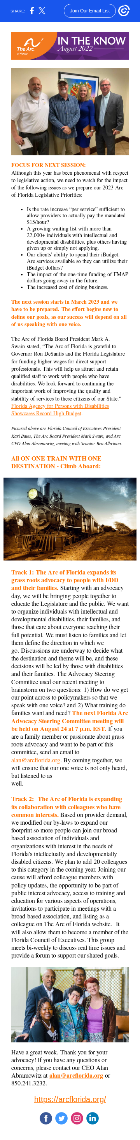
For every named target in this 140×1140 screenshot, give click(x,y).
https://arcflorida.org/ (70, 1099)
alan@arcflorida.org (35, 760)
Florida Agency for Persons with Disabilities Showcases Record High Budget (60, 409)
